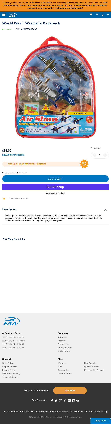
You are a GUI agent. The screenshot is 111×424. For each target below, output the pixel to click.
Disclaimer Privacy (11, 374)
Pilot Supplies (90, 363)
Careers (61, 341)
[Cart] (97, 14)
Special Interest (91, 367)
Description (9, 209)
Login (21, 164)
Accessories (63, 370)
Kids (60, 367)
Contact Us (63, 344)
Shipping (5, 173)
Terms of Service (10, 377)
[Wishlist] (91, 14)
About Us (62, 338)
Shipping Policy (9, 367)
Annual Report (65, 348)
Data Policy (7, 363)
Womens (62, 363)
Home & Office (65, 374)
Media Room (64, 351)
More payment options (55, 193)
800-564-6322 (76, 412)
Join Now (70, 391)
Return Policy (8, 370)
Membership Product (94, 370)
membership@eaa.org (96, 412)
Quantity (95, 148)
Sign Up (12, 164)
